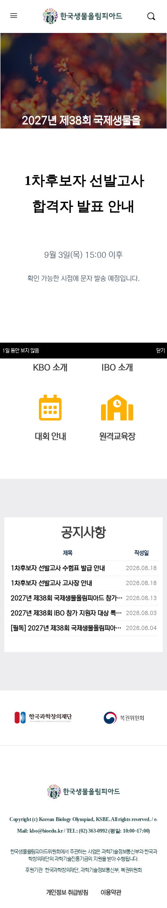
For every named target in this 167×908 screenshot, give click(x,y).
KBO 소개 (50, 368)
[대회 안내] (50, 408)
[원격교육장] (117, 408)
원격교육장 (117, 437)
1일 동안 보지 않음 (20, 350)
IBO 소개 (117, 368)
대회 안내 (50, 437)
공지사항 (83, 532)
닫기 (160, 350)
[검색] (151, 16)
